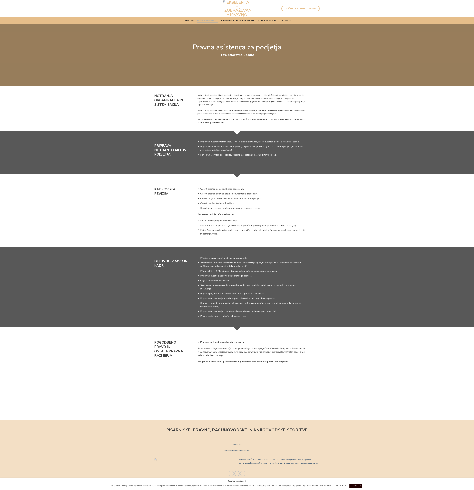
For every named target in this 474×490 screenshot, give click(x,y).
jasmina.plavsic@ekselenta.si (237, 450)
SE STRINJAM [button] (356, 486)
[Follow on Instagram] (237, 473)
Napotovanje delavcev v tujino (237, 20)
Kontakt (286, 20)
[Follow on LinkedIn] (242, 473)
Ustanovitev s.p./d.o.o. (268, 20)
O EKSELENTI (189, 20)
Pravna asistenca (206, 20)
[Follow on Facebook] (231, 473)
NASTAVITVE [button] (340, 486)
